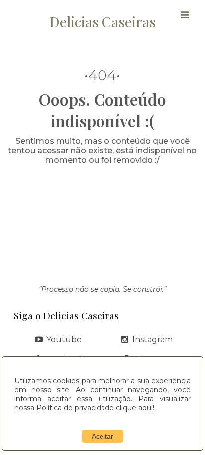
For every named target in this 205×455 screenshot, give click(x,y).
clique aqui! (135, 407)
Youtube (64, 339)
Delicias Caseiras (103, 21)
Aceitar (102, 436)
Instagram (152, 339)
